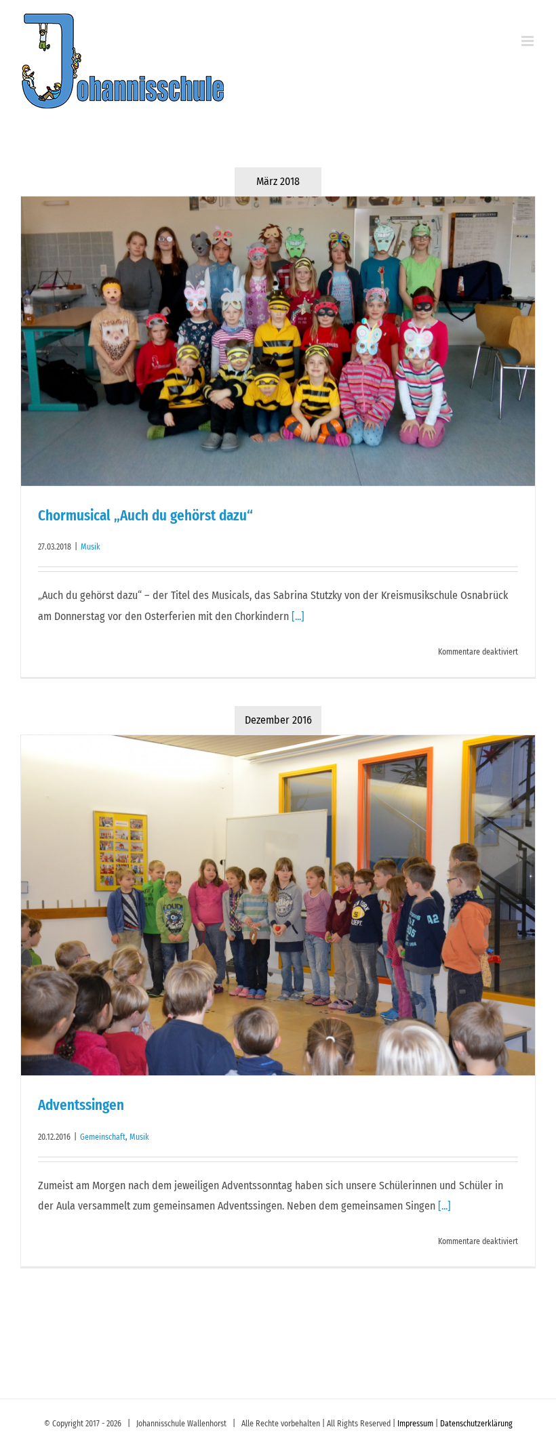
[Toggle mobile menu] (528, 41)
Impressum (415, 1423)
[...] (298, 616)
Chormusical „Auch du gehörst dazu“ (145, 515)
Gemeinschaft (102, 1137)
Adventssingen (81, 1105)
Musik (90, 547)
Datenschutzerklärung (476, 1423)
